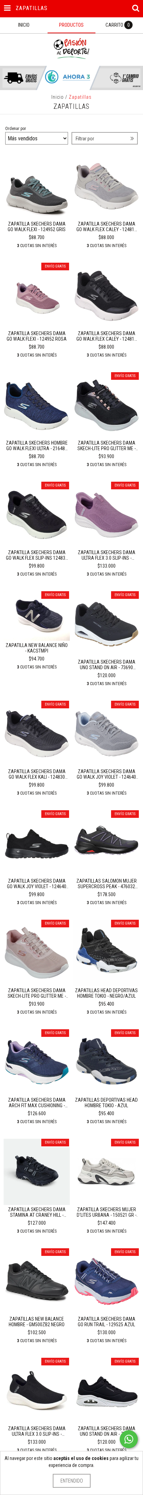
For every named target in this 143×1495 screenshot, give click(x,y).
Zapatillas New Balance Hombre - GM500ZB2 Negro (37, 1321)
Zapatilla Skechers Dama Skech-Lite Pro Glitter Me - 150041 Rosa (37, 993)
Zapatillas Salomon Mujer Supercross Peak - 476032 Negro (106, 883)
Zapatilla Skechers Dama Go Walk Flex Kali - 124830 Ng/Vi (37, 774)
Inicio (57, 97)
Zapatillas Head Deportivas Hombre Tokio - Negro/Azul (106, 993)
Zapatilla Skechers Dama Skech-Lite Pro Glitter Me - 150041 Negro (106, 445)
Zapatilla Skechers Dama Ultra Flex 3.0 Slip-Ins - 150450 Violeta (106, 555)
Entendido (71, 1481)
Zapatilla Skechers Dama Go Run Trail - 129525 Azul (106, 1321)
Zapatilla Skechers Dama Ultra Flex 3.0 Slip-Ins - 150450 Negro (37, 1431)
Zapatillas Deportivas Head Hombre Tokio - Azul (106, 1102)
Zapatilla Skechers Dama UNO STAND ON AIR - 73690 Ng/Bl (106, 1431)
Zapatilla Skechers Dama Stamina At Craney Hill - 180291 (37, 1212)
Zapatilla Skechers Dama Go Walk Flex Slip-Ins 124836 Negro (37, 555)
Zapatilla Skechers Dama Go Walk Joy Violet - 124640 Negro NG (36, 883)
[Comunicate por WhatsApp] (129, 1439)
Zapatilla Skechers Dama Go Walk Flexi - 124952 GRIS (37, 226)
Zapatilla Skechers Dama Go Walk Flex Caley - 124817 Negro (106, 336)
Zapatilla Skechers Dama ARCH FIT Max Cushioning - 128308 (37, 1102)
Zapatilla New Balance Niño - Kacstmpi (37, 648)
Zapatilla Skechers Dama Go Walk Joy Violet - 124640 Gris (106, 774)
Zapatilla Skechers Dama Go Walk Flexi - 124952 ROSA (37, 336)
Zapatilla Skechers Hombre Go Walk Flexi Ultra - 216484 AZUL (37, 445)
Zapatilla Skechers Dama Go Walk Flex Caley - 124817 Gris (106, 226)
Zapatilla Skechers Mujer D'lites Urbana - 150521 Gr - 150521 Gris (106, 1212)
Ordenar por (15, 128)
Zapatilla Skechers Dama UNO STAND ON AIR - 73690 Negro (106, 664)
